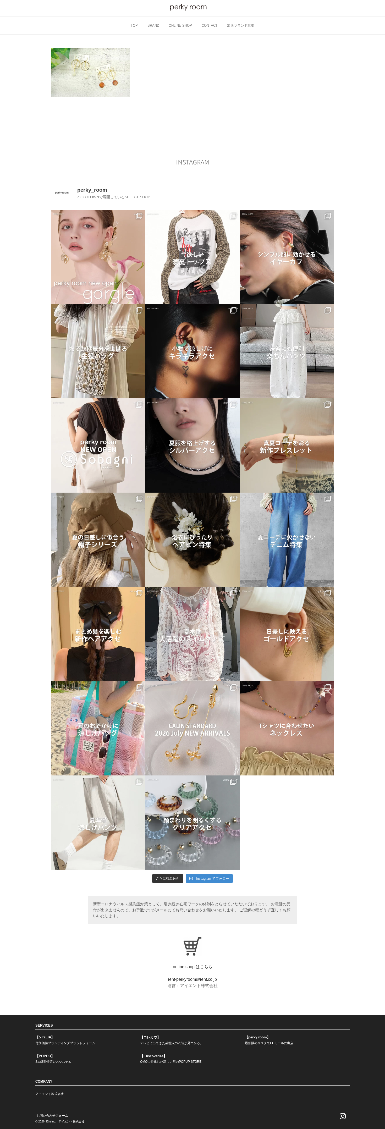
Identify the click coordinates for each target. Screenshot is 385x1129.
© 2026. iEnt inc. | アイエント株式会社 (59, 1121)
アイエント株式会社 (49, 1094)
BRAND (153, 25)
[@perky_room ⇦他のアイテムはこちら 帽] (98, 540)
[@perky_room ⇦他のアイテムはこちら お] (98, 351)
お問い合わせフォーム (52, 1115)
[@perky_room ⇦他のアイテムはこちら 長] (287, 351)
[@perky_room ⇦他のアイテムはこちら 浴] (192, 540)
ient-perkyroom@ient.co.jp (192, 979)
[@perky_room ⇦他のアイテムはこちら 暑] (98, 634)
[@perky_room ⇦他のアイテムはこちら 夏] (192, 257)
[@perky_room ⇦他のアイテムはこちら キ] (192, 351)
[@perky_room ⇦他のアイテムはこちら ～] (192, 728)
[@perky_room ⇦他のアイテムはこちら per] (98, 445)
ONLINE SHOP (180, 25)
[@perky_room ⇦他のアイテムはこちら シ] (287, 257)
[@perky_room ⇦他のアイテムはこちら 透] (192, 822)
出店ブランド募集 (240, 25)
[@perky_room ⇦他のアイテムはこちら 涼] (98, 822)
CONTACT (210, 25)
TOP (134, 25)
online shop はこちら (192, 967)
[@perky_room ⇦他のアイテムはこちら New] (98, 257)
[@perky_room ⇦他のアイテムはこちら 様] (98, 728)
